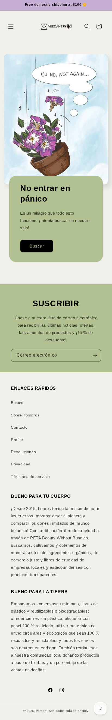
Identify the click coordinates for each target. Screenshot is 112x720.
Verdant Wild (45, 710)
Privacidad (20, 464)
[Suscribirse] (95, 355)
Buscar (37, 246)
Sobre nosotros (25, 415)
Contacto (19, 427)
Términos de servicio (30, 476)
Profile (17, 439)
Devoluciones (23, 452)
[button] (11, 26)
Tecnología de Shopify (72, 710)
